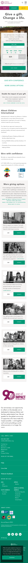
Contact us (4, 444)
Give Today (14, 67)
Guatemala (17, 494)
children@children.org (7, 441)
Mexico (16, 497)
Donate (19, 232)
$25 (7, 50)
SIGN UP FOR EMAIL (7, 456)
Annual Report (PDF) (7, 522)
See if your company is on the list (13, 103)
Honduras (17, 495)
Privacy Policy (5, 453)
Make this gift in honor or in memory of (14, 63)
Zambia (16, 484)
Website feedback (7, 474)
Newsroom (4, 449)
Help (2, 463)
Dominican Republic (19, 492)
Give (4, 8)
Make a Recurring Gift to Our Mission (13, 202)
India (2, 484)
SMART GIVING (5, 507)
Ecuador (3, 494)
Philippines (4, 486)
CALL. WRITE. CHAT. (7, 435)
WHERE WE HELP (6, 479)
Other (20, 50)
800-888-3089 (5, 439)
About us (3, 446)
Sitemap (4, 537)
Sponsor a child (5, 447)
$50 (11, 50)
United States (18, 499)
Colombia (4, 492)
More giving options (14, 86)
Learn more (19, 258)
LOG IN (23, 8)
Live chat (4, 468)
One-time (14, 44)
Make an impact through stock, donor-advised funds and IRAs (14, 200)
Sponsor (14, 8)
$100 (15, 50)
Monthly (14, 46)
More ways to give (13, 204)
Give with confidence (14, 80)
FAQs (2, 451)
